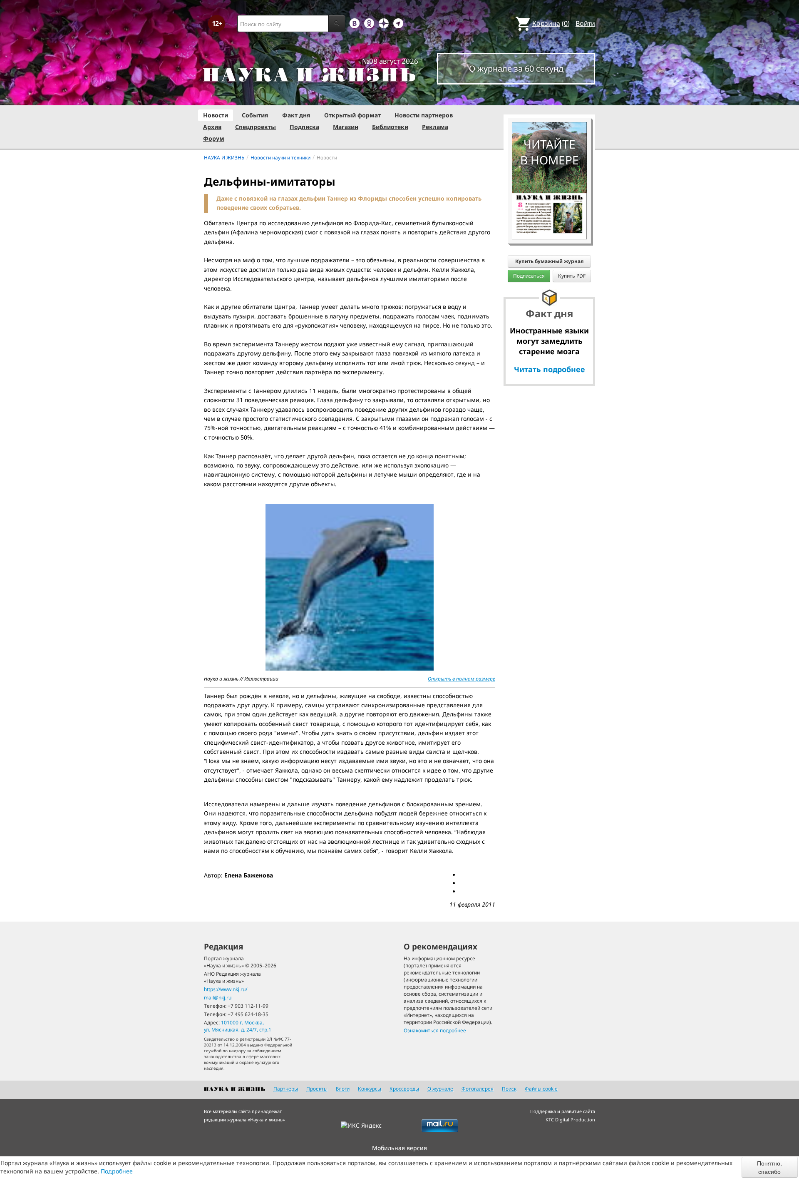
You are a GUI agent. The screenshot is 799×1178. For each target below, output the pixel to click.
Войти (585, 23)
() (551, 23)
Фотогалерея (478, 1088)
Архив (212, 127)
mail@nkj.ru (217, 997)
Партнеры (285, 1088)
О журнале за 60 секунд (516, 68)
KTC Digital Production (570, 1119)
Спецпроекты (255, 127)
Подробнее (117, 1171)
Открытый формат (352, 115)
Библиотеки (390, 127)
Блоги (343, 1088)
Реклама (435, 127)
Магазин (345, 127)
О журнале (440, 1088)
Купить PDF (572, 275)
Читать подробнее (549, 369)
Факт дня (296, 115)
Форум (213, 138)
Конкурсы (369, 1088)
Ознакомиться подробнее (435, 1030)
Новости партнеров (424, 115)
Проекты (317, 1088)
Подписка (304, 127)
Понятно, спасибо (769, 1167)
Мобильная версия (399, 1148)
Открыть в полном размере (461, 678)
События (255, 115)
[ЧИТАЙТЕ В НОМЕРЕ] (549, 98)
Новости (215, 115)
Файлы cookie (541, 1088)
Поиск (509, 1088)
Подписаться (529, 275)
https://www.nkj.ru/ (225, 989)
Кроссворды (404, 1088)
